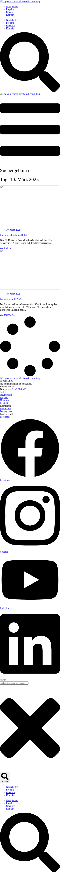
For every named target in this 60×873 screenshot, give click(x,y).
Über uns (10, 12)
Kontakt (10, 14)
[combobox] (14, 683)
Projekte (10, 9)
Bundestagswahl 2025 (11, 299)
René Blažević (19, 389)
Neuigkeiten (12, 6)
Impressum (5, 408)
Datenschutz (6, 411)
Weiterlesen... (7, 248)
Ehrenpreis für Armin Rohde (14, 235)
